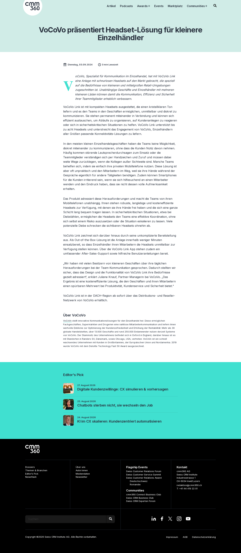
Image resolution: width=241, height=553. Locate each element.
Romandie (135, 484)
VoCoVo (67, 320)
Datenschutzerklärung (204, 537)
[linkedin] (153, 519)
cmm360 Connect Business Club (143, 494)
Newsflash (31, 477)
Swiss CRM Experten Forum (140, 501)
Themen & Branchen (36, 470)
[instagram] (179, 519)
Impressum (172, 537)
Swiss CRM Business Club (140, 498)
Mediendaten (83, 473)
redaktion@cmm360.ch (189, 485)
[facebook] (161, 519)
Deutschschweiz (138, 481)
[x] (170, 519)
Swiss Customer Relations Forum (143, 471)
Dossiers (30, 467)
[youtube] (188, 519)
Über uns (80, 467)
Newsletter (81, 477)
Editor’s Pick (31, 473)
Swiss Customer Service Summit (143, 474)
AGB (185, 537)
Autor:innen (82, 470)
